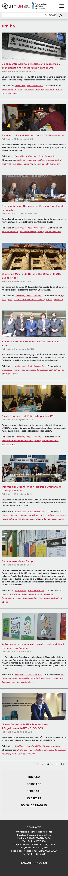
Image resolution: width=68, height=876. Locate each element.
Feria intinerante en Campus (18, 561)
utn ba (59, 89)
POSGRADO (34, 784)
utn (34, 164)
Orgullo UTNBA (34, 746)
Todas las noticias (35, 86)
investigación (8, 598)
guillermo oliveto (28, 232)
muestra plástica (9, 678)
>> (62, 764)
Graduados (20, 86)
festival (57, 160)
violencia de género (24, 682)
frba (20, 89)
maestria (39, 89)
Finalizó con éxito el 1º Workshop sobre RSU (28, 416)
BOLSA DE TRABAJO (34, 805)
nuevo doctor (35, 750)
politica (50, 515)
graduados (29, 89)
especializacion (9, 89)
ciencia (5, 594)
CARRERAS (34, 798)
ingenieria (6, 164)
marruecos (19, 370)
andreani (21, 160)
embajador (7, 370)
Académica (20, 746)
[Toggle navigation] (62, 6)
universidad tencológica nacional (29, 300)
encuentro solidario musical (40, 160)
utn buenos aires (9, 93)
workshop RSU (9, 444)
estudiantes (34, 515)
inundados (17, 164)
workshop (58, 300)
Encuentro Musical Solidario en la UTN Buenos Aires (33, 135)
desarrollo (15, 594)
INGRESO (34, 777)
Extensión (19, 156)
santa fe (28, 164)
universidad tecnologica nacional (42, 598)
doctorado (22, 750)
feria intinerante (28, 594)
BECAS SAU (34, 791)
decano (23, 515)
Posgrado (49, 89)
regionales (21, 598)
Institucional (31, 156)
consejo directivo (10, 232)
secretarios (61, 515)
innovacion (49, 594)
